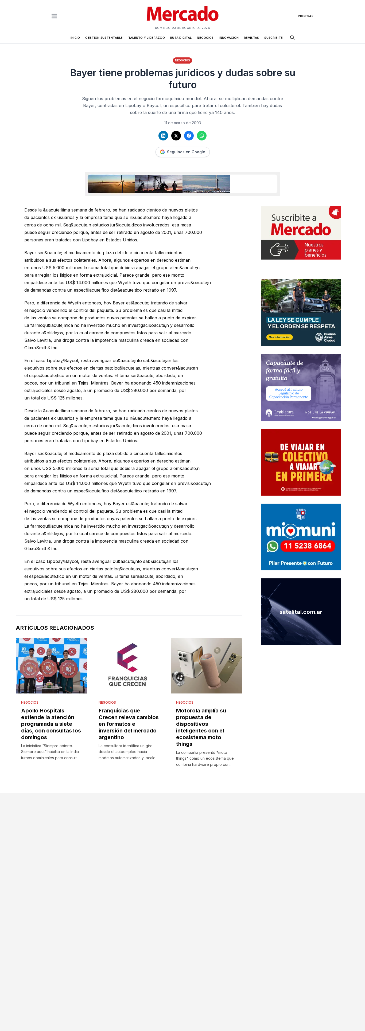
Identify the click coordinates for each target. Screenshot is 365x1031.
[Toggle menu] (54, 16)
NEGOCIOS (205, 38)
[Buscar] (292, 37)
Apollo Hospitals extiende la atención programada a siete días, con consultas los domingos (51, 723)
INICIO (75, 38)
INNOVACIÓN (229, 38)
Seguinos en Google (186, 152)
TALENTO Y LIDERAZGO (146, 38)
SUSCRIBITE (273, 38)
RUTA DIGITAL (181, 38)
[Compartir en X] (176, 135)
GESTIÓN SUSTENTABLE (104, 38)
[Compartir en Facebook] (189, 135)
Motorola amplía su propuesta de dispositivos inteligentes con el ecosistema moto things (201, 727)
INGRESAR (305, 16)
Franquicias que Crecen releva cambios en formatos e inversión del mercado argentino (129, 723)
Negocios (182, 60)
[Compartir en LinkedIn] (163, 135)
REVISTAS (251, 38)
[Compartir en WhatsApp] (202, 135)
